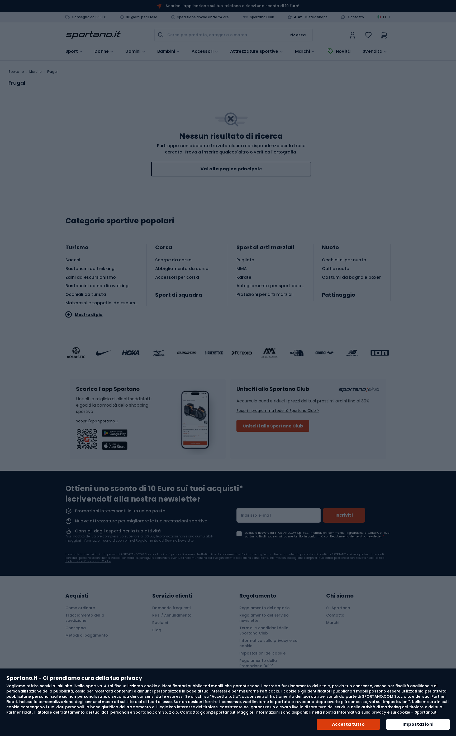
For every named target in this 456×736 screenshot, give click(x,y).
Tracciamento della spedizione (84, 618)
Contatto (356, 17)
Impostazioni (418, 724)
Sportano (16, 71)
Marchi (302, 51)
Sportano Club (262, 17)
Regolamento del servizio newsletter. (356, 536)
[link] (352, 35)
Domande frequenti (171, 607)
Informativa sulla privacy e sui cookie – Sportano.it (386, 712)
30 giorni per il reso (141, 17)
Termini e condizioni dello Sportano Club (264, 630)
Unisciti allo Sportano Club (273, 426)
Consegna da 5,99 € (89, 17)
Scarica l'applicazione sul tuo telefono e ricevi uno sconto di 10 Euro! (232, 5)
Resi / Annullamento (172, 615)
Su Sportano (338, 607)
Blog (156, 630)
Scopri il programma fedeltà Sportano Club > (277, 410)
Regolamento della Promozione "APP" (258, 663)
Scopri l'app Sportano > (97, 421)
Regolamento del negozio (264, 607)
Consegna (75, 628)
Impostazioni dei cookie (262, 653)
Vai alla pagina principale (231, 169)
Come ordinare (80, 607)
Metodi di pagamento (86, 635)
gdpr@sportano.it (217, 712)
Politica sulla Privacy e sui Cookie (88, 561)
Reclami (160, 622)
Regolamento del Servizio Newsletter (165, 540)
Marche (35, 71)
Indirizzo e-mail (256, 515)
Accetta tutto (348, 724)
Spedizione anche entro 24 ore (203, 17)
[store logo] (93, 35)
